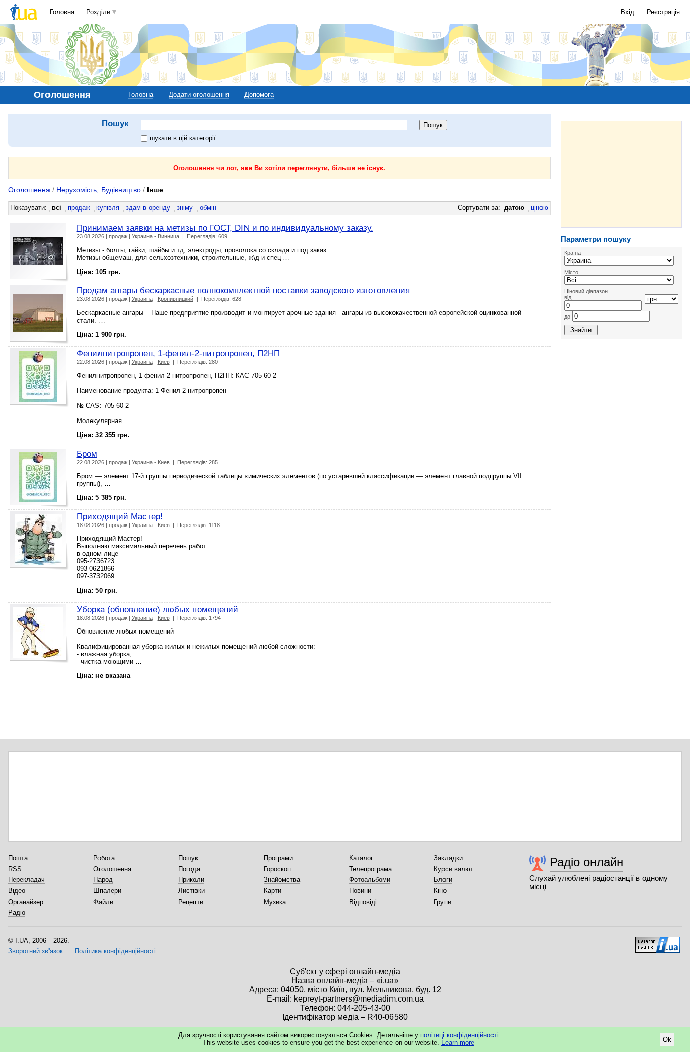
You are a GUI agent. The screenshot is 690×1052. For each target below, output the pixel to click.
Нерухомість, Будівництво (98, 190)
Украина (142, 236)
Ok (667, 1039)
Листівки (191, 891)
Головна (62, 12)
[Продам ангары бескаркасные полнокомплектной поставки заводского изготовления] (39, 314)
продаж (79, 208)
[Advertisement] (621, 174)
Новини (360, 891)
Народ (103, 879)
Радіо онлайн (586, 862)
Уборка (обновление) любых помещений (157, 609)
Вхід (627, 12)
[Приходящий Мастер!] (39, 540)
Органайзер (25, 902)
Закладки (448, 858)
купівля (107, 208)
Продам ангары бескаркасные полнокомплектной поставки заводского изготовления (243, 290)
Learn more (457, 1042)
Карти (272, 891)
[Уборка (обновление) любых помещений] (39, 633)
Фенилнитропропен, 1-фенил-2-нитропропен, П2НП (178, 353)
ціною (539, 208)
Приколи (191, 879)
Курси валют (453, 869)
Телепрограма (370, 869)
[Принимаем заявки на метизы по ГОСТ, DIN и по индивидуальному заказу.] (39, 252)
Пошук (188, 858)
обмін (208, 208)
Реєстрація (663, 12)
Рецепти (190, 902)
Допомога (259, 94)
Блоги (443, 879)
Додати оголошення (199, 94)
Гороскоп (277, 869)
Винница (168, 236)
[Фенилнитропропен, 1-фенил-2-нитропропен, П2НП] (39, 377)
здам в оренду (148, 208)
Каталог (361, 858)
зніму (185, 208)
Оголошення (29, 190)
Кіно (440, 891)
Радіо (16, 912)
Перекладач (26, 879)
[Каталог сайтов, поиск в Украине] (657, 941)
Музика (275, 902)
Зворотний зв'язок (35, 951)
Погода (189, 869)
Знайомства (282, 879)
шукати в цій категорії (183, 138)
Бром (87, 454)
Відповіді (363, 902)
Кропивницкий (175, 299)
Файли (103, 902)
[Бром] (39, 478)
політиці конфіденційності (459, 1035)
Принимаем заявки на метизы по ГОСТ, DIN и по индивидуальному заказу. (225, 228)
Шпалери (107, 891)
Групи (442, 902)
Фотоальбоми (369, 879)
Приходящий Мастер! (120, 516)
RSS (15, 869)
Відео (16, 891)
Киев (164, 362)
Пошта (18, 858)
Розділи (98, 12)
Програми (278, 858)
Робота (104, 858)
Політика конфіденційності (115, 951)
